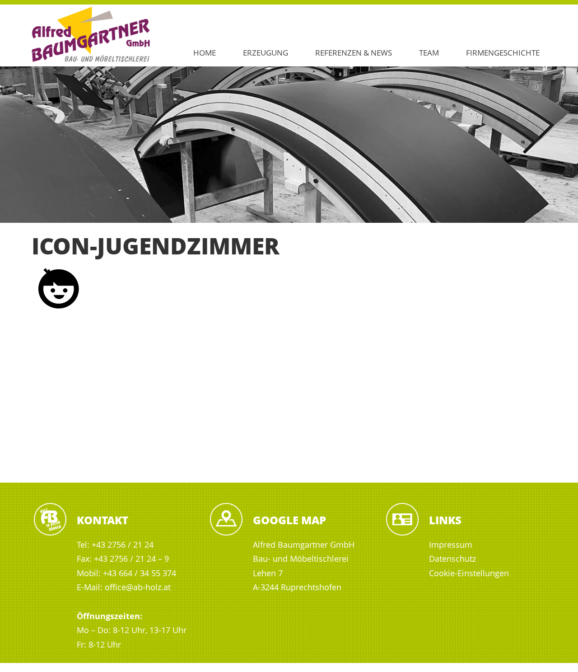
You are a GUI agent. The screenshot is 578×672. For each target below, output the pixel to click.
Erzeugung (265, 52)
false (11, 142)
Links (445, 519)
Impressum (450, 544)
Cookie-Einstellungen (469, 573)
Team (429, 52)
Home (204, 52)
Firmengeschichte (503, 52)
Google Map (289, 519)
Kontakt (102, 519)
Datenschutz (452, 558)
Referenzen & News (353, 52)
